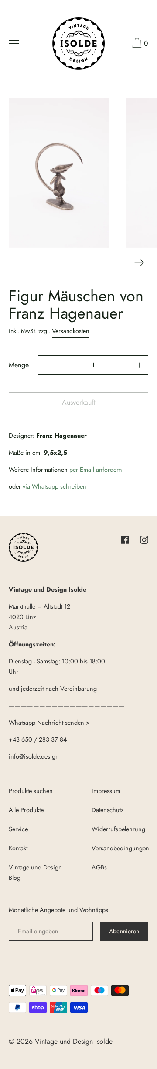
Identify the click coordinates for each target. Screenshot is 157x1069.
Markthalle (22, 606)
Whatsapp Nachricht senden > (49, 722)
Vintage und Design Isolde (74, 1041)
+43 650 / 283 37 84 (38, 739)
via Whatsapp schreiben (54, 486)
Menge (19, 365)
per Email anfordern (95, 469)
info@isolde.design (34, 756)
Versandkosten (70, 330)
